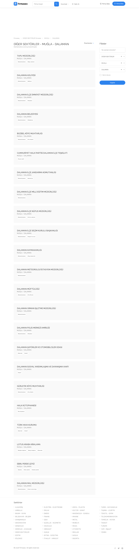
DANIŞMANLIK (20, 520)
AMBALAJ (18, 510)
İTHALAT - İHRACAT (51, 538)
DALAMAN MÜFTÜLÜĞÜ (28, 289)
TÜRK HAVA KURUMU (27, 425)
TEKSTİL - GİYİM (107, 513)
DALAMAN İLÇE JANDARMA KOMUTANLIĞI (36, 172)
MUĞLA (46, 38)
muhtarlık (30, 139)
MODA (74, 526)
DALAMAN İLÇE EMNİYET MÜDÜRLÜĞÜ (35, 95)
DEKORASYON (20, 523)
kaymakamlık (31, 256)
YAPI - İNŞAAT (106, 529)
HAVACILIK (48, 526)
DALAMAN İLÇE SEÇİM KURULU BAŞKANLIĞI (37, 230)
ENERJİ (46, 513)
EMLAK (46, 510)
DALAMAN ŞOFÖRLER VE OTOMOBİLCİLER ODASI (39, 347)
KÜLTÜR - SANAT (78, 510)
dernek (20, 353)
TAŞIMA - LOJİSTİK (108, 510)
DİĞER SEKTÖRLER (22, 532)
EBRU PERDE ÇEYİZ (26, 464)
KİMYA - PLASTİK (78, 507)
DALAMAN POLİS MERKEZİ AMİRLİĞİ (33, 328)
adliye (29, 81)
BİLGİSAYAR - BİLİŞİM (23, 516)
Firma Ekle (119, 4)
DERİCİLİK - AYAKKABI (23, 529)
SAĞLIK (75, 535)
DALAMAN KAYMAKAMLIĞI (29, 250)
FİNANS (46, 516)
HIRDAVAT (47, 529)
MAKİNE (75, 516)
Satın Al (76, 4)
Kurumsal (64, 4)
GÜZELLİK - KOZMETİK (52, 523)
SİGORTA (75, 538)
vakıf (26, 353)
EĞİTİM (17, 535)
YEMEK (103, 532)
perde (20, 469)
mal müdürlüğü (32, 489)
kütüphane (21, 411)
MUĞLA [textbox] (104, 63)
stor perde (27, 469)
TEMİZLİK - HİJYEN (108, 520)
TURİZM (104, 526)
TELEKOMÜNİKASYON (109, 516)
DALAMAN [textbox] (105, 70)
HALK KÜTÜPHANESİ (26, 405)
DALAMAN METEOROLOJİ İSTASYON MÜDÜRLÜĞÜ (40, 269)
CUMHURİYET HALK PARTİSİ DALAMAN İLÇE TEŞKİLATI (42, 153)
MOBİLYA (75, 523)
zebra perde (36, 469)
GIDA (46, 520)
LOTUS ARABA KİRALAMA (28, 444)
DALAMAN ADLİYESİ (26, 75)
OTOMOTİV (76, 529)
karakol (30, 100)
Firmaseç (17, 38)
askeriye (30, 178)
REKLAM (75, 532)
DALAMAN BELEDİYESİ (27, 114)
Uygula (112, 83)
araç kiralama (32, 450)
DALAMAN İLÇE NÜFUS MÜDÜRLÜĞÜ (34, 211)
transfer (40, 450)
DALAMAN (27, 58)
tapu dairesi (31, 61)
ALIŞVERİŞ (19, 507)
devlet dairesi (22, 61)
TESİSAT (104, 523)
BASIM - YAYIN (20, 513)
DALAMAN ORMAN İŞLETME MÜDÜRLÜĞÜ (36, 308)
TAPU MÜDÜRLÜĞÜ (26, 56)
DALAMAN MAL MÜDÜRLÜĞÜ (30, 483)
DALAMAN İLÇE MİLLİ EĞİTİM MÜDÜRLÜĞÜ (37, 192)
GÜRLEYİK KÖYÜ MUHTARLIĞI (30, 386)
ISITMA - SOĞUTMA (51, 535)
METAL (75, 520)
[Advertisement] (69, 22)
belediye (30, 120)
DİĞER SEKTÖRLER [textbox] (108, 56)
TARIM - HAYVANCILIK (109, 507)
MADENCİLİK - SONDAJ (80, 513)
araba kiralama (22, 450)
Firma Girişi (106, 4)
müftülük (30, 295)
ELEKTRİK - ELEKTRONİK (53, 507)
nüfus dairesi (31, 217)
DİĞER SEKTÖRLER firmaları (32, 38)
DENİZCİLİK (19, 526)
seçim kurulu (31, 236)
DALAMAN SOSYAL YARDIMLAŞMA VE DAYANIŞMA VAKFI (43, 367)
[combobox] (112, 56)
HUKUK (46, 532)
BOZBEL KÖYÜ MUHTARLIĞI (29, 133)
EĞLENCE (18, 538)
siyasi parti (21, 159)
